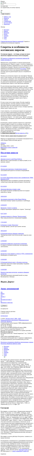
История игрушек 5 (6, 298)
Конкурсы (7, 24)
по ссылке (23, 68)
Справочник (7, 21)
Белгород (6, 29)
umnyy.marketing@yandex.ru (20, 451)
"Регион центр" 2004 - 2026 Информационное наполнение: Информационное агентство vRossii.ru (15, 320)
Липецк (6, 35)
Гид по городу (8, 22)
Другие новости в (20, 133)
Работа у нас (7, 16)
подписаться (4, 315)
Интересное (8, 41)
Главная (3, 41)
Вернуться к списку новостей (9, 147)
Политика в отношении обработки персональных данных (17, 342)
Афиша (6, 19)
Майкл (2, 292)
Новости (6, 18)
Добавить (3, 143)
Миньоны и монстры (7, 301)
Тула (5, 38)
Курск (5, 34)
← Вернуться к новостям (8, 133)
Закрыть (3, 149)
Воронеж (6, 32)
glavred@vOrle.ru (24, 449)
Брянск (6, 31)
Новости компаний (17, 41)
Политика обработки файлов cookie (11, 343)
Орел (5, 37)
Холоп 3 (3, 295)
